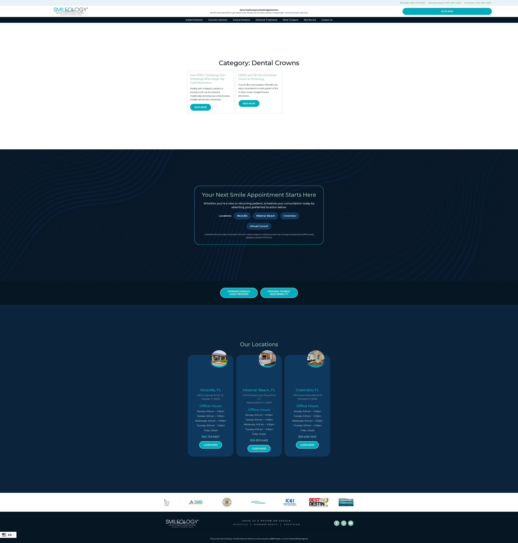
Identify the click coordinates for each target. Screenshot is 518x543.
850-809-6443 (259, 440)
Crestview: (477, 2)
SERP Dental (275, 539)
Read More (200, 107)
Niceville (242, 215)
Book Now (447, 11)
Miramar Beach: (445, 2)
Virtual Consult (259, 226)
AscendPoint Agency (299, 539)
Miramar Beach (265, 215)
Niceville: (412, 2)
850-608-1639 (307, 436)
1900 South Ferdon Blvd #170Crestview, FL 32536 (307, 397)
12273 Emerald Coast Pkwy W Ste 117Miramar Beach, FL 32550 (259, 399)
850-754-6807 (211, 436)
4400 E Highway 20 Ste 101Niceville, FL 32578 (210, 397)
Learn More (211, 445)
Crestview (290, 215)
